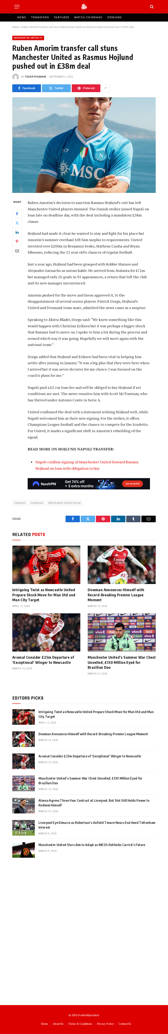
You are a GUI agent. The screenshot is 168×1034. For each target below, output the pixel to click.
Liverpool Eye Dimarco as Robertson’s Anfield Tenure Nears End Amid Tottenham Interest (97, 825)
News (21, 17)
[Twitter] (17, 223)
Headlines (37, 502)
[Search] (151, 6)
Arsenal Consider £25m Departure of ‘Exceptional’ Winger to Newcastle (43, 659)
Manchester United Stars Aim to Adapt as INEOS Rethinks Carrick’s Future (92, 845)
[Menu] (17, 6)
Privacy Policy (105, 1024)
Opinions (114, 17)
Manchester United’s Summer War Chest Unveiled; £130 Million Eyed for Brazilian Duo (122, 662)
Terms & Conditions (80, 1024)
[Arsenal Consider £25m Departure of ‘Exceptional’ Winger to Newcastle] (46, 632)
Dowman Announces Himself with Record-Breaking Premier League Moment (116, 594)
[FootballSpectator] (84, 6)
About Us (58, 1024)
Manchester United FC (28, 38)
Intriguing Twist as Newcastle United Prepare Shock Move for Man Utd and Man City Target (43, 594)
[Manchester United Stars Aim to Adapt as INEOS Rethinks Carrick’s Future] (23, 850)
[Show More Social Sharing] (105, 88)
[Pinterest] (17, 241)
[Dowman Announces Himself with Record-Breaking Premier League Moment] (122, 565)
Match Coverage (88, 17)
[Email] (17, 250)
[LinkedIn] (17, 232)
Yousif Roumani (35, 76)
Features (62, 17)
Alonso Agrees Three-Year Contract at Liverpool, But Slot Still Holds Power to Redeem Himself (94, 802)
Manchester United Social (64, 502)
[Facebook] (17, 214)
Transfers (40, 17)
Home (15, 27)
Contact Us (124, 1024)
